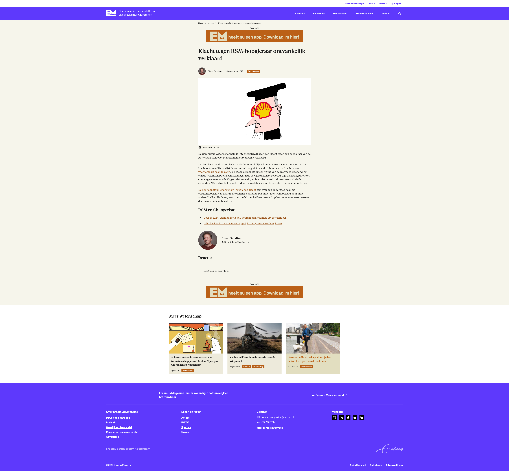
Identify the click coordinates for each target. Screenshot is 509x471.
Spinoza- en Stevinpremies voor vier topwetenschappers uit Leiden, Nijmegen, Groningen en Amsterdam (194, 361)
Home (200, 23)
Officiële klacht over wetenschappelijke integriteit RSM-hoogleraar (243, 223)
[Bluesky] (361, 417)
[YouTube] (355, 417)
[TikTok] (348, 417)
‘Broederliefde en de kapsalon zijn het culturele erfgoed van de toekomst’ (309, 359)
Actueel (211, 23)
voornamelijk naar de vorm (214, 171)
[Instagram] (334, 417)
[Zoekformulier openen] (399, 13)
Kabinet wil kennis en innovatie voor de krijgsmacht (252, 359)
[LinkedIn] (341, 417)
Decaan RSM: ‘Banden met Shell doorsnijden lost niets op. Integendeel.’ (245, 217)
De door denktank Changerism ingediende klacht (227, 189)
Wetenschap (253, 71)
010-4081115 (268, 422)
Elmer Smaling (214, 71)
